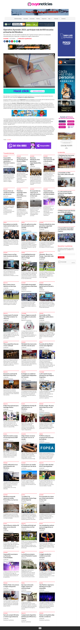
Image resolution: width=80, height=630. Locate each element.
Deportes (44, 18)
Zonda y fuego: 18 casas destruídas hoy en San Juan (46, 407)
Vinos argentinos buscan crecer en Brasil (10, 344)
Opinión (23, 252)
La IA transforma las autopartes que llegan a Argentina (46, 375)
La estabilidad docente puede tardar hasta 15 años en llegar (28, 256)
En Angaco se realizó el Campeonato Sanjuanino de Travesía (28, 375)
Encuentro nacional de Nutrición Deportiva (10, 374)
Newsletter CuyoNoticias (65, 246)
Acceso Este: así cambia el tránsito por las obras (8, 192)
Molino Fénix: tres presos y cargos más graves (11, 585)
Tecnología (23, 313)
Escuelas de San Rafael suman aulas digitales (46, 344)
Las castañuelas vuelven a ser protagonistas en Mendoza (46, 527)
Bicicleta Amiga (18, 18)
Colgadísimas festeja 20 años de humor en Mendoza (28, 407)
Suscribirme (61, 257)
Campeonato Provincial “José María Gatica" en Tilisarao (10, 316)
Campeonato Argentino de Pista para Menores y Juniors (28, 616)
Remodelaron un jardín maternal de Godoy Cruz (10, 225)
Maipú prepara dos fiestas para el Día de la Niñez (22, 159)
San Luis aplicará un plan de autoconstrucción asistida (28, 225)
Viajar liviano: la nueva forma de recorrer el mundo (28, 437)
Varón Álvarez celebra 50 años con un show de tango (11, 527)
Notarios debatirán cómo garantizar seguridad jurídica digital (35, 161)
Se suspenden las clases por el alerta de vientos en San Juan (35, 193)
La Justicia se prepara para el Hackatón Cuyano (29, 555)
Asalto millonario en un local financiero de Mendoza (10, 466)
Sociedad (26, 18)
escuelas (9, 139)
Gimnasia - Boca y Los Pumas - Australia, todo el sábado (46, 256)
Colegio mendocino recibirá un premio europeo (45, 555)
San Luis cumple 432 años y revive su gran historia (11, 615)
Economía (32, 18)
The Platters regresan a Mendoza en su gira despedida (46, 586)
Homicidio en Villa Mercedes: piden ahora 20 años (46, 316)
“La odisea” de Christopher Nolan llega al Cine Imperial (28, 498)
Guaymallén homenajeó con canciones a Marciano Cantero (9, 160)
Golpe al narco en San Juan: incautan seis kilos (10, 255)
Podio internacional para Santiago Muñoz (11, 406)
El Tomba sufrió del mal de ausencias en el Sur (28, 526)
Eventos (63, 18)
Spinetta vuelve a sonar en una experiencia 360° (10, 436)
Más (49, 18)
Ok (40, 628)
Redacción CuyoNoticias (25, 38)
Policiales (5, 252)
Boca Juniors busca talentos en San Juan (9, 285)
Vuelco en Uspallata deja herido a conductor (46, 615)
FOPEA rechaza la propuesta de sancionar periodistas (46, 437)
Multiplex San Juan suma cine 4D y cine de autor (49, 159)
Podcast (56, 18)
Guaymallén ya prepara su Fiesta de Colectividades (48, 192)
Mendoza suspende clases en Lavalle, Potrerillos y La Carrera (22, 194)
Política (38, 18)
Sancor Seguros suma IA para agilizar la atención (28, 316)
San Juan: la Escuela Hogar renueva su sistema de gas (27, 586)
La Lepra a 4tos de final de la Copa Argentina (46, 465)
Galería (50, 54)
